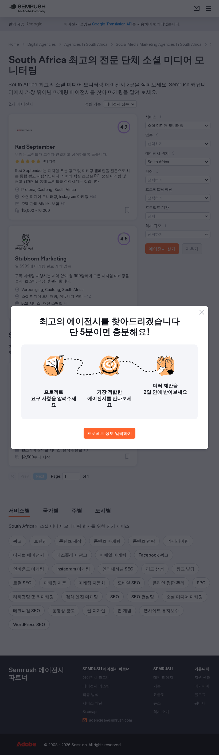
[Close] (201, 312)
